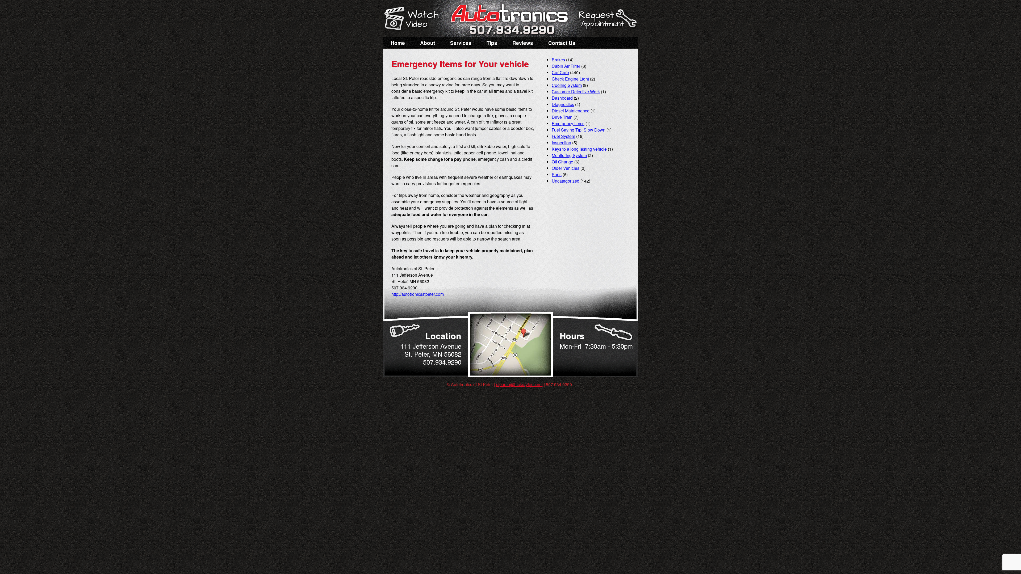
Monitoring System (569, 155)
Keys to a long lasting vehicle (579, 149)
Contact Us (561, 43)
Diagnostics (563, 104)
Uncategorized (565, 181)
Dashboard (562, 98)
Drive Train (562, 117)
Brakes (558, 60)
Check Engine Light (570, 79)
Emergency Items (568, 123)
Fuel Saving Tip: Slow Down (578, 130)
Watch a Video (414, 19)
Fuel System (563, 136)
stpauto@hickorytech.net (519, 384)
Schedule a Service (607, 22)
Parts (557, 174)
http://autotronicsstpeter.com (417, 294)
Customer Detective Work (576, 91)
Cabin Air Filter (566, 66)
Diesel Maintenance (570, 111)
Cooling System (567, 85)
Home (398, 43)
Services (460, 43)
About (427, 43)
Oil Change (562, 162)
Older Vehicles (565, 168)
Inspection (561, 143)
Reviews (522, 43)
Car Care (560, 72)
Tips (492, 43)
